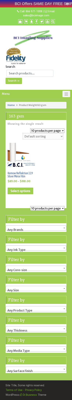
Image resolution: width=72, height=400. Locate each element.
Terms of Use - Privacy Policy (24, 390)
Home (11, 105)
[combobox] (36, 228)
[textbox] (36, 230)
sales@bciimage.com (36, 15)
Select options (20, 191)
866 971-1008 (34, 11)
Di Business (29, 394)
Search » (14, 80)
